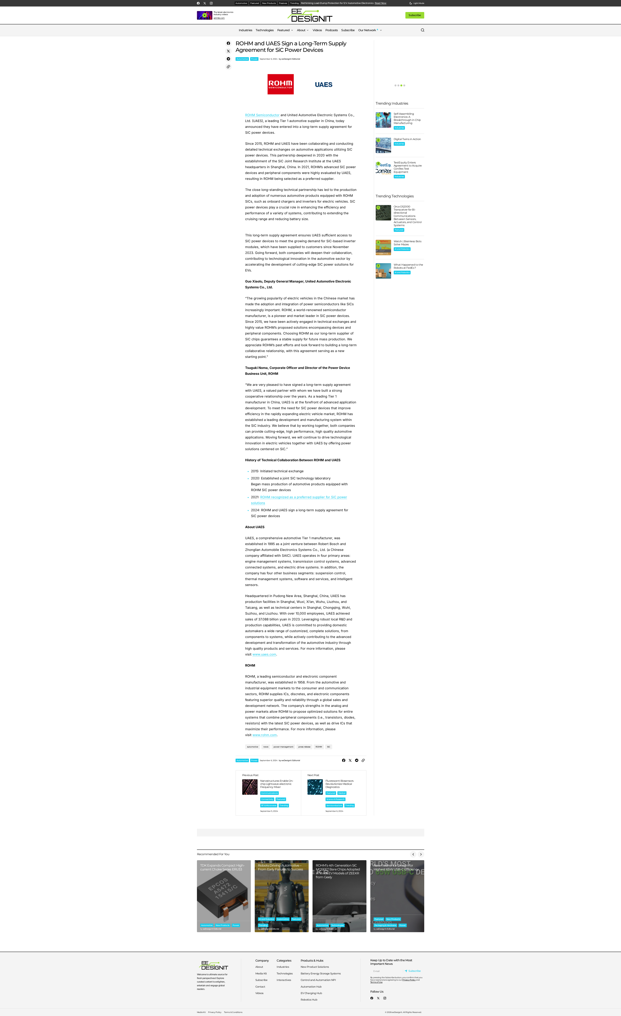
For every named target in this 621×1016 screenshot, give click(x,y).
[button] (416, 3)
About (259, 966)
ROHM (319, 747)
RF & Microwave (268, 805)
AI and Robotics (402, 249)
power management (283, 747)
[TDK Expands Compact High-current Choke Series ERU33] (224, 896)
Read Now (380, 3)
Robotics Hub (309, 999)
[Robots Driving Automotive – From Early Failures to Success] (282, 896)
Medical (341, 793)
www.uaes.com (264, 654)
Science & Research (335, 799)
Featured (254, 3)
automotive (252, 747)
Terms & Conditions (233, 1012)
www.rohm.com (264, 735)
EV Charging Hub (311, 993)
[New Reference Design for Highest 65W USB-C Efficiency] (397, 896)
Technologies (337, 925)
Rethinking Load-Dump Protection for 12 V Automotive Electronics (337, 3)
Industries (399, 128)
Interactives (284, 980)
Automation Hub (311, 986)
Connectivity (267, 799)
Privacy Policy (409, 979)
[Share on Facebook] (228, 43)
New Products (269, 3)
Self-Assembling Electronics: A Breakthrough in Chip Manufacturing (407, 118)
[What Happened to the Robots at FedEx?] (383, 271)
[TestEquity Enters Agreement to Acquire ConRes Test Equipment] (383, 168)
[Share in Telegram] (228, 59)
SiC (328, 747)
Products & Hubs (312, 960)
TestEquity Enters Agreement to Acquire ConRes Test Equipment (408, 167)
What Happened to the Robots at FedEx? (408, 266)
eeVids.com (219, 18)
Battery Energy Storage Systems (321, 973)
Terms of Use (376, 982)
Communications (269, 793)
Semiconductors (334, 805)
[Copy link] (228, 67)
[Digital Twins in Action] (383, 145)
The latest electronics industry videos (223, 13)
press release (304, 747)
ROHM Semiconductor (262, 115)
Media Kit (261, 973)
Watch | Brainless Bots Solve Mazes (407, 243)
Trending (294, 3)
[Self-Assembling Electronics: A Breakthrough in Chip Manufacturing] (383, 120)
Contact (260, 986)
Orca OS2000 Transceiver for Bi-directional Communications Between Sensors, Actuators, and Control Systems (408, 216)
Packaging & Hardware (385, 925)
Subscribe (261, 980)
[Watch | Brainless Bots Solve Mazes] (383, 247)
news (265, 747)
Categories (284, 960)
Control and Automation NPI (318, 980)
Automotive (241, 3)
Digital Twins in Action (407, 139)
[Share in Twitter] (228, 51)
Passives (283, 3)
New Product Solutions (315, 966)
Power (254, 59)
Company (262, 960)
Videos (259, 993)
